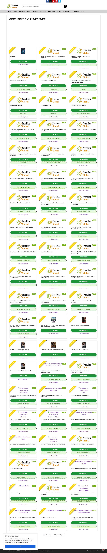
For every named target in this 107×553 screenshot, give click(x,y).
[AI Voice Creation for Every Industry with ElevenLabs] (53, 390)
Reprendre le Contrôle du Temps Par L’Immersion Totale (80, 57)
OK (20, 546)
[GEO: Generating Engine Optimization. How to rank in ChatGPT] (53, 271)
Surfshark (43, 11)
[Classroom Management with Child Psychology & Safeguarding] (53, 296)
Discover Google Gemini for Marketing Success (83, 129)
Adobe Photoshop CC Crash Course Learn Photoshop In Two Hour (21, 301)
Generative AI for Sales (47, 252)
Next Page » (60, 535)
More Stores (66, 11)
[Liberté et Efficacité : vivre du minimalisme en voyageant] (53, 51)
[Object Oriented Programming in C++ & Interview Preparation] (23, 390)
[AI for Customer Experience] (53, 463)
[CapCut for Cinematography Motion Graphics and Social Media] (53, 366)
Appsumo (22, 11)
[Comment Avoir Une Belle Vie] (23, 76)
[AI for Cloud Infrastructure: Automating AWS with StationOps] (84, 488)
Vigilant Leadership (46, 105)
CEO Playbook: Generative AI (48, 517)
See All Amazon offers (23, 64)
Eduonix (29, 11)
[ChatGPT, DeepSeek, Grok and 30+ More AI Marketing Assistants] (84, 512)
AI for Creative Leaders (16, 468)
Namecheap (51, 11)
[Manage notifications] (103, 549)
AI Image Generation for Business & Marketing (53, 444)
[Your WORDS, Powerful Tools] (53, 76)
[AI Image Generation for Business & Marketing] (53, 439)
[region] (20, 541)
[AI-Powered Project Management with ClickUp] (84, 415)
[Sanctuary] (23, 51)
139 (55, 535)
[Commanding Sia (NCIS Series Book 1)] (23, 366)
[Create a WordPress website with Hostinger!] (23, 173)
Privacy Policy (90, 550)
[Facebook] (47, 1)
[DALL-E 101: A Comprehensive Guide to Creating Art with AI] (84, 149)
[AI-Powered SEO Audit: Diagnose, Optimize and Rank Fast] (53, 415)
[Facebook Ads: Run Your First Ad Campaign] (23, 222)
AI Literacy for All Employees (78, 105)
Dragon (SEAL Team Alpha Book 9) (80, 349)
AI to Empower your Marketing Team (80, 395)
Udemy (15, 11)
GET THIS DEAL (23, 61)
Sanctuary (13, 56)
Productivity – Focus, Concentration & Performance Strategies (81, 81)
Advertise (76, 11)
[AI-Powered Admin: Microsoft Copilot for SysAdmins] (53, 488)
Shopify (59, 11)
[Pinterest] (56, 1)
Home (9, 11)
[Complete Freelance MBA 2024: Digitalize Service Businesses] (84, 173)
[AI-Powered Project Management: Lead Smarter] (84, 463)
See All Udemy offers (53, 68)
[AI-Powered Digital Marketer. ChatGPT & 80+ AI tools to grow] (84, 247)
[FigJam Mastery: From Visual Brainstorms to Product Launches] (53, 198)
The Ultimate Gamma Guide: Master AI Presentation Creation (20, 420)
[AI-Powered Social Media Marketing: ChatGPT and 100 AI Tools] (23, 124)
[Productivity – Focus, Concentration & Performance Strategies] (84, 76)
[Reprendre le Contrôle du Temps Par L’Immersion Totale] (84, 51)
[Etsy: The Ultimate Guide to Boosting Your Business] (53, 222)
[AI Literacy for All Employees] (84, 100)
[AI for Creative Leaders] (23, 463)
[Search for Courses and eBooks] (65, 6)
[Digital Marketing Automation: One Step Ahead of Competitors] (53, 149)
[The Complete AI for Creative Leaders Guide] (84, 439)
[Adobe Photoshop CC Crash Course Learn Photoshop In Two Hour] (23, 296)
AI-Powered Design (15, 493)
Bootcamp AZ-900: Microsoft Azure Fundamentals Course (80, 371)
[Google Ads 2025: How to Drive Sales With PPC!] (23, 247)
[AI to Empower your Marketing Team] (84, 390)
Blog (82, 11)
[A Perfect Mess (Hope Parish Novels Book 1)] (53, 345)
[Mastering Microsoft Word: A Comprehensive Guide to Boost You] (84, 271)
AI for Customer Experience (48, 468)
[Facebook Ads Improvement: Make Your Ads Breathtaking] (84, 198)
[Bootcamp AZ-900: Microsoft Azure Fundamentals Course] (84, 366)
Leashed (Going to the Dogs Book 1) (80, 325)
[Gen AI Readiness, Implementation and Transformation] (23, 271)
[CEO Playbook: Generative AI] (53, 512)
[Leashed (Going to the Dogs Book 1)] (84, 320)
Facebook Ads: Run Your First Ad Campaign (21, 227)
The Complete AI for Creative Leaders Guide (82, 444)
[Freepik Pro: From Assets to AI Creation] (23, 198)
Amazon (35, 11)
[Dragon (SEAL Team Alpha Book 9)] (84, 345)
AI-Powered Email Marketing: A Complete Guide (22, 444)
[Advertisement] (53, 34)
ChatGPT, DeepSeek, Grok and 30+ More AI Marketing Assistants (82, 518)
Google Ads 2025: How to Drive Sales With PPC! (22, 252)
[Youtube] (53, 1)
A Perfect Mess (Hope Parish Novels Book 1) (52, 349)
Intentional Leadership (16, 105)
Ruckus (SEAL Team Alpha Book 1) (19, 349)
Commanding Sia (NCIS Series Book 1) (20, 370)
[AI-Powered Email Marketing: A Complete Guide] (23, 439)
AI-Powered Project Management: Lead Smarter (83, 468)
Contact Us (95, 550)
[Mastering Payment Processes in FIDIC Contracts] (84, 296)
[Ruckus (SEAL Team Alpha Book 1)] (23, 345)
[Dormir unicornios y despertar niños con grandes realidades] (23, 149)
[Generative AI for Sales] (53, 247)
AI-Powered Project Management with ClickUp (83, 419)
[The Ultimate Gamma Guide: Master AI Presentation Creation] (23, 415)
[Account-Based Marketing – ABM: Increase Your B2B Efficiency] (53, 124)
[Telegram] (59, 1)
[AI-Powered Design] (23, 488)
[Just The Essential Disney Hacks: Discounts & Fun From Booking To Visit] (53, 320)
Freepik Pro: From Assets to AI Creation (20, 203)
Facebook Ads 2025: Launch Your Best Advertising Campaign (81, 228)
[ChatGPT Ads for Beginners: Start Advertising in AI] (23, 512)
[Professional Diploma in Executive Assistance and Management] (23, 320)
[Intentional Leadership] (23, 100)
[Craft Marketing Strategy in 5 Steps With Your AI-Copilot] (53, 173)
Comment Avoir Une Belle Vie (18, 80)
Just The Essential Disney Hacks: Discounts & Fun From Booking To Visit (53, 325)
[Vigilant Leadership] (53, 100)
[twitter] (50, 1)
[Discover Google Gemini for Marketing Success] (84, 124)
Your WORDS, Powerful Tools (48, 80)
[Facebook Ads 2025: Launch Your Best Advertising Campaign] (84, 222)
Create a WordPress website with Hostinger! (22, 178)
